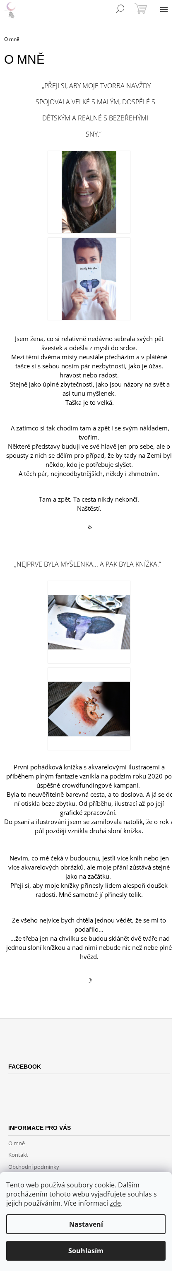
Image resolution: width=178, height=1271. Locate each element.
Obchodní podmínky (33, 1166)
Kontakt (18, 1154)
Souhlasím (85, 1250)
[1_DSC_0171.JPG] (89, 191)
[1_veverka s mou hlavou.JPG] (89, 694)
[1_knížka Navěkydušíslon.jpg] (89, 278)
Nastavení (86, 1224)
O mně (16, 1143)
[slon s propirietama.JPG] (89, 607)
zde (115, 1203)
